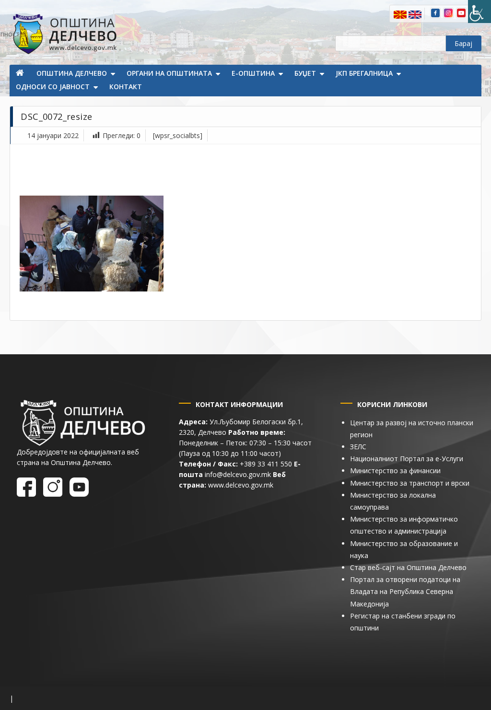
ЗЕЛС (358, 446)
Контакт (125, 86)
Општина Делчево (71, 73)
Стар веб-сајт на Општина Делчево (408, 567)
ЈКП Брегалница (364, 73)
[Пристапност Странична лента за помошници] (479, 11)
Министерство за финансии (395, 470)
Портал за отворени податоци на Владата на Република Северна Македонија (405, 591)
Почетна (20, 74)
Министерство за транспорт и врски (409, 483)
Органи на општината (169, 73)
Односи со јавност (53, 86)
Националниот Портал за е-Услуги (406, 458)
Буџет (305, 73)
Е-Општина (253, 73)
